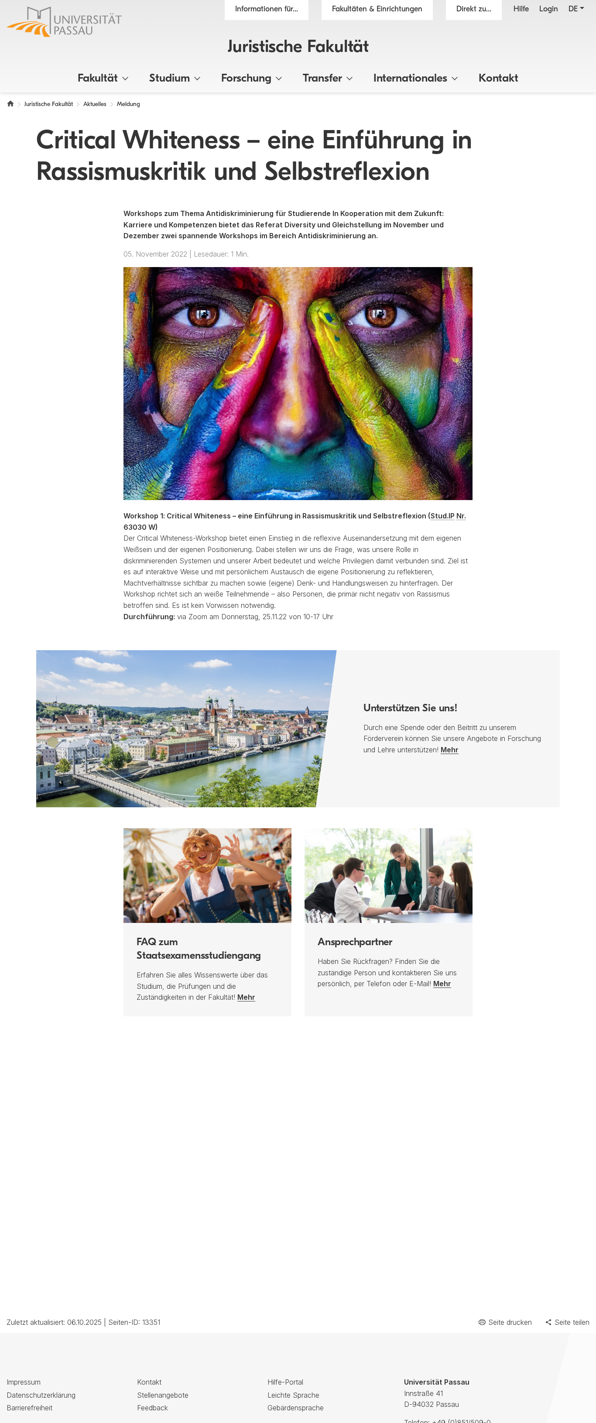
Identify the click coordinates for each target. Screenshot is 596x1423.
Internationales (410, 79)
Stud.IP (443, 515)
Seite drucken (510, 1322)
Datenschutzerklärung (41, 1395)
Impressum (24, 1382)
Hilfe (521, 10)
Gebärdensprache (295, 1407)
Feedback (152, 1407)
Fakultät (98, 79)
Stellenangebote (162, 1395)
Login (548, 10)
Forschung (246, 79)
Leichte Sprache (293, 1395)
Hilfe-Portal (285, 1382)
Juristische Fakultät (298, 47)
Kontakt (498, 79)
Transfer (322, 79)
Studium (169, 79)
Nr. (461, 515)
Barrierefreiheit (29, 1407)
